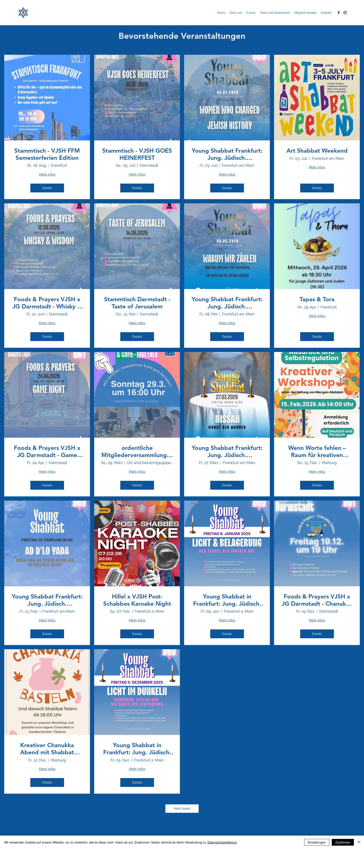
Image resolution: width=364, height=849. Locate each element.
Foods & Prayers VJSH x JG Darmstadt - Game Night (47, 451)
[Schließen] (358, 842)
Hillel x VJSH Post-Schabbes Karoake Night (137, 600)
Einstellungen (317, 842)
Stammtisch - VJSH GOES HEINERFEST (137, 154)
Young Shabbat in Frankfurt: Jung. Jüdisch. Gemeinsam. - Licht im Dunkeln (137, 749)
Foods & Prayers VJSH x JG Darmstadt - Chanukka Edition (317, 600)
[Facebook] (339, 13)
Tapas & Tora (317, 299)
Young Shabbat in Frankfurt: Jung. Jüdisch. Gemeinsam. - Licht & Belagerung (227, 600)
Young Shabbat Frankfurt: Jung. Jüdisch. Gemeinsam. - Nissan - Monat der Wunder (227, 451)
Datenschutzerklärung (222, 842)
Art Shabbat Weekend (317, 150)
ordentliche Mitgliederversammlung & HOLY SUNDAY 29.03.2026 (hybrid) (137, 451)
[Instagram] (345, 13)
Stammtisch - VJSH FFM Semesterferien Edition (47, 154)
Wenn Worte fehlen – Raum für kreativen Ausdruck (317, 451)
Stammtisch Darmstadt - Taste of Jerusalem (137, 303)
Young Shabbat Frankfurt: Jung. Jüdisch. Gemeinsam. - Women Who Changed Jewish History (227, 154)
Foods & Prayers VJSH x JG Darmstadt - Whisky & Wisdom (47, 303)
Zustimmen (342, 842)
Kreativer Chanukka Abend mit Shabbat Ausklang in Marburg (47, 749)
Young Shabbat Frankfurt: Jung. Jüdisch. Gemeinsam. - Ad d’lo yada (47, 600)
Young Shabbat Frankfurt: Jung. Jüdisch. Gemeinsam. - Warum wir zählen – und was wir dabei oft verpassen (227, 303)
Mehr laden (182, 808)
